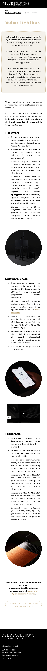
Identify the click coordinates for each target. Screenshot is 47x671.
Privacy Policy (7, 659)
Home (7, 10)
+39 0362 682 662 (13, 652)
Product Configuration (13, 13)
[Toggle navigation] (43, 4)
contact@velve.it (13, 655)
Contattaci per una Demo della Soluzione (24, 604)
